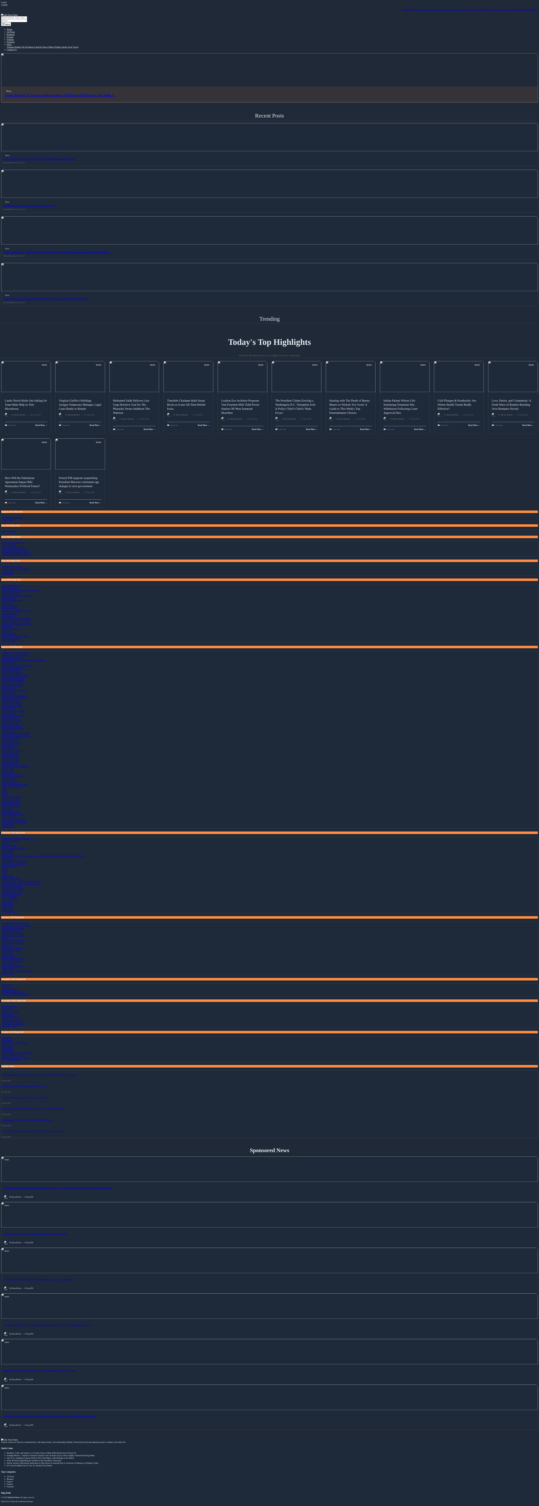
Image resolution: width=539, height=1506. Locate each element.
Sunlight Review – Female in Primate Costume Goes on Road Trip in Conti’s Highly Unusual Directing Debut (50, 1455)
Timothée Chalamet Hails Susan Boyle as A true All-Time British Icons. (186, 404)
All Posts (11, 32)
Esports (10, 37)
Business (11, 34)
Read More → (41, 425)
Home (9, 29)
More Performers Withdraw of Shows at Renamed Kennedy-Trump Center (26, 1120)
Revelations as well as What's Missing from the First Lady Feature (23, 1086)
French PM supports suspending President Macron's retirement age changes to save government (79, 482)
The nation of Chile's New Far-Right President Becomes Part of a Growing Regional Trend (32, 1108)
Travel (75, 47)
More (9, 44)
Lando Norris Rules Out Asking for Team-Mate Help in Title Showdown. (26, 404)
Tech (70, 47)
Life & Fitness (27, 47)
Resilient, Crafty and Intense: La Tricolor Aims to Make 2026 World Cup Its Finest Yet (41, 1453)
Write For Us (6, 1501)
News (45, 47)
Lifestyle (38, 47)
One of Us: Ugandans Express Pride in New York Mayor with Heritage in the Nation (40, 1458)
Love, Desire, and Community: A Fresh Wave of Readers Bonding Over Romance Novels (511, 404)
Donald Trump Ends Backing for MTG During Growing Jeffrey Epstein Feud (46, 299)
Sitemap (30, 1501)
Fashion (10, 39)
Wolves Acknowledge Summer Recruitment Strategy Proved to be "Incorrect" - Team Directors (479, 9)
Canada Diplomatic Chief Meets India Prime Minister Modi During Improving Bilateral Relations (57, 252)
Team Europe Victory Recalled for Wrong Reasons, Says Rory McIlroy (25, 1097)
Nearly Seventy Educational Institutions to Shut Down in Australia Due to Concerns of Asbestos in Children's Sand (52, 1463)
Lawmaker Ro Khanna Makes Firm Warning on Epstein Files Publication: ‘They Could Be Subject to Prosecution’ (386, 9)
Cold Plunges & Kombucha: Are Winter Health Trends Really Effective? (457, 404)
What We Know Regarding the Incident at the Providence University (34, 1461)
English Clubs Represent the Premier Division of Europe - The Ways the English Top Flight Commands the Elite (38, 1075)
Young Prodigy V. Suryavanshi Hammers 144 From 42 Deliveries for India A (59, 95)
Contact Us (12, 49)
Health (17, 47)
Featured (10, 42)
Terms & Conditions (18, 1501)
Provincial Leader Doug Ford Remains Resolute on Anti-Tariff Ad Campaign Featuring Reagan (33, 1131)
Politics (58, 47)
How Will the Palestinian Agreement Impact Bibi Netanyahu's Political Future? (22, 482)
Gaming (10, 47)
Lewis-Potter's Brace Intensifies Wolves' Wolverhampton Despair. (39, 159)
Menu (7, 24)
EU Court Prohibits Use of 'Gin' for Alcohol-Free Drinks (29, 1466)
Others (51, 47)
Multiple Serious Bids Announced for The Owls (29, 205)
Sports (65, 47)
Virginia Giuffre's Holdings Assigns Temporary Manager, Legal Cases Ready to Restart (80, 404)
